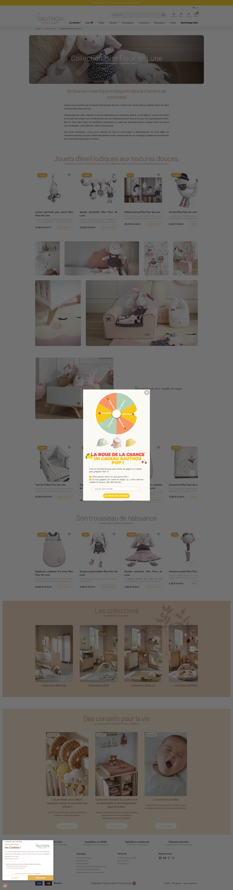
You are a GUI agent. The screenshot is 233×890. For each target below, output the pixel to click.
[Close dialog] (147, 392)
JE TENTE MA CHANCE (116, 495)
